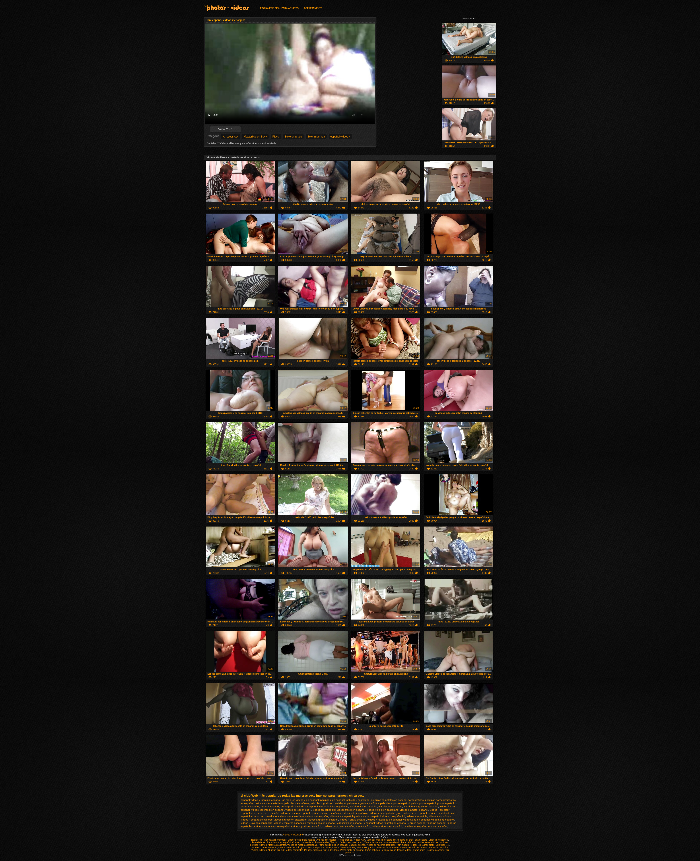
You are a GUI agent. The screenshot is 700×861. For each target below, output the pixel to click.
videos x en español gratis (345, 816)
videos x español (371, 816)
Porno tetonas (345, 840)
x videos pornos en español (338, 826)
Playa (275, 136)
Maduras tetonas (357, 845)
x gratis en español (395, 822)
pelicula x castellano (358, 799)
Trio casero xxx (388, 840)
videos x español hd (393, 816)
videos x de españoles (416, 813)
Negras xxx (257, 840)
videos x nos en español (321, 822)
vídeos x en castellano (291, 816)
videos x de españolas (355, 813)
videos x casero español (265, 813)
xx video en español (414, 826)
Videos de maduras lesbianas (302, 845)
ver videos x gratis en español (421, 806)
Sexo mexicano (388, 850)
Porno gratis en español (352, 850)
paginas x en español (332, 799)
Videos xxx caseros (327, 840)
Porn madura (402, 845)
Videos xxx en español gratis (292, 847)
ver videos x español (390, 806)
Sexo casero (421, 840)
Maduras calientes (277, 845)
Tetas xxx (334, 842)
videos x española (417, 816)
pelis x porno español (423, 803)
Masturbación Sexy (255, 136)
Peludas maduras (313, 850)
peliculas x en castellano (269, 803)
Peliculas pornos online (319, 847)
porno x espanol (270, 806)
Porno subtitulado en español (333, 845)
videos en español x (324, 809)
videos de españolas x (298, 809)
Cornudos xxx (442, 845)
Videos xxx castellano (303, 842)
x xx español (363, 826)
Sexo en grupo (293, 136)
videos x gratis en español (323, 819)
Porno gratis (419, 850)
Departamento (313, 8)
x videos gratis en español (306, 826)
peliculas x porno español (395, 803)
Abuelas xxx (274, 850)
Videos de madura (373, 842)
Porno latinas (258, 842)
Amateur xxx (230, 136)
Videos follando (259, 850)
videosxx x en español (349, 822)
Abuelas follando (405, 840)
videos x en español (316, 816)
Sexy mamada (316, 136)
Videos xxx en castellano (264, 847)
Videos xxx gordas (365, 847)
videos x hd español (442, 819)
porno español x (446, 803)
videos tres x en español (351, 809)
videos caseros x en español (267, 809)
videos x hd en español (416, 819)
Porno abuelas (322, 842)
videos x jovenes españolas (256, 822)
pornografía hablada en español (299, 806)
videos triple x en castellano (382, 809)
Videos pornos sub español (434, 847)
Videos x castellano (214, 6)
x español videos (373, 822)
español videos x (340, 136)
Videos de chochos (438, 840)
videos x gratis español (353, 819)
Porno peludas (372, 850)
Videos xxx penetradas (275, 840)
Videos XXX (359, 840)
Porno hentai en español (279, 842)
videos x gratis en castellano (290, 819)
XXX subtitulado (331, 850)
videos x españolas (440, 816)
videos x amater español (414, 809)
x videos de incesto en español (271, 826)
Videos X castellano (293, 834)
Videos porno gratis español (302, 840)
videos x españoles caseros (257, 819)
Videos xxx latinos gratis (422, 845)
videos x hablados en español (385, 819)
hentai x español (270, 799)
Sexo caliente (373, 840)
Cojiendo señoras (435, 850)
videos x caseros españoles (296, 813)
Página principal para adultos (279, 8)
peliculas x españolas (296, 803)
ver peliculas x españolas (333, 806)
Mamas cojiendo (392, 842)
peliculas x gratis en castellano (328, 803)
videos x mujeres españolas (290, 822)
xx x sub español (437, 826)
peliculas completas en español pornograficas (397, 799)
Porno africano (408, 842)
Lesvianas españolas (427, 842)
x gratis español (417, 822)
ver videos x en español (363, 806)
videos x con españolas (327, 813)
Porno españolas (410, 847)
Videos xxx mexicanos (352, 842)
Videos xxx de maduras (343, 847)
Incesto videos (404, 850)
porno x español (250, 806)
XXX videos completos (292, 850)
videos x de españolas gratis (386, 813)
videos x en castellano (264, 816)
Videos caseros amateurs (388, 847)
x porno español (436, 822)
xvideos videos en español (387, 826)
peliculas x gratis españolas (363, 803)
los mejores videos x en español (300, 799)
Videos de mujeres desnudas (380, 845)
